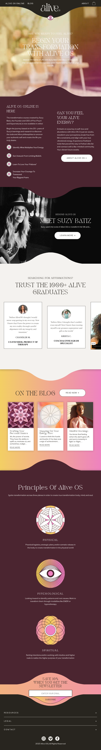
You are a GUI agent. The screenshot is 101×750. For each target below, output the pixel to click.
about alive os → (77, 158)
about (85, 3)
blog (30, 3)
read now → (72, 393)
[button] (93, 3)
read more (15, 447)
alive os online (15, 3)
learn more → (67, 235)
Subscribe (50, 699)
